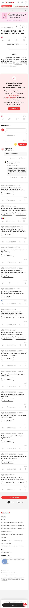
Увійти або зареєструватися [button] (14, 20)
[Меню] (3, 2)
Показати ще (15, 497)
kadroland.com (4, 580)
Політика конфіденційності (8, 572)
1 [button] (8, 502)
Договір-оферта (5, 570)
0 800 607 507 (11, 540)
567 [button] (19, 502)
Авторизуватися (14, 108)
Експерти (3, 519)
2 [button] (12, 502)
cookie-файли (19, 602)
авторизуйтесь (14, 95)
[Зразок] (24, 26)
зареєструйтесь (10, 97)
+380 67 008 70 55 (6, 543)
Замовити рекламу (6, 531)
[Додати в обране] (25, 262)
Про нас (3, 516)
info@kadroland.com (6, 552)
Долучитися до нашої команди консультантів (13, 528)
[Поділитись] (19, 241)
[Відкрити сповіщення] (22, 2)
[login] (26, 2)
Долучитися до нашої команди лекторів (11, 522)
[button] (22, 502)
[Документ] (18, 26)
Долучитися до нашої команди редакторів (12, 525)
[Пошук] (18, 2)
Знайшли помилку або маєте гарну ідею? (12, 534)
